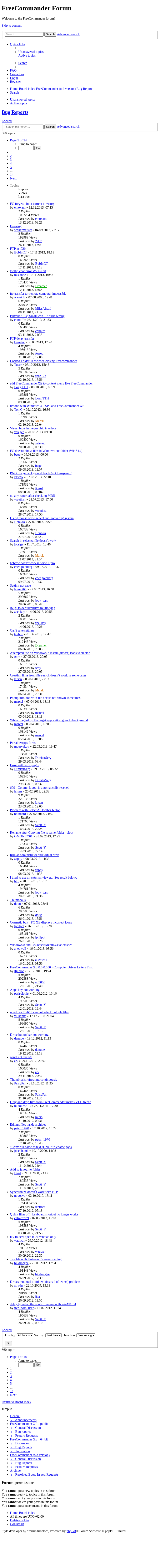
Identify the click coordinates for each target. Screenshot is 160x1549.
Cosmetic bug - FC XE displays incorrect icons (41, 922)
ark (16, 1061)
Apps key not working (25, 989)
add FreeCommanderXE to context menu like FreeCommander (51, 383)
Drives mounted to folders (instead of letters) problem (45, 1281)
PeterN (18, 477)
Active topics (18, 103)
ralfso (38, 1117)
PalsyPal (19, 1083)
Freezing (15, 226)
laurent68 (20, 589)
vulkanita (20, 1016)
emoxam (19, 207)
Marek (39, 421)
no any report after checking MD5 (32, 495)
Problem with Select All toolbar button (35, 810)
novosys (19, 1195)
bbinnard (20, 814)
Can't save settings (22, 630)
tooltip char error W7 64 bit (28, 271)
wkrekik (19, 297)
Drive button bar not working (29, 1034)
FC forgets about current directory (32, 203)
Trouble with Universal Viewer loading (35, 1259)
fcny (17, 656)
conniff (19, 319)
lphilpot (19, 926)
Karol (39, 488)
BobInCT (20, 252)
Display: (11, 1335)
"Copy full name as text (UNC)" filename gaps (41, 1147)
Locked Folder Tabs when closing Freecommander (43, 361)
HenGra (19, 522)
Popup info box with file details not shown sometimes (45, 698)
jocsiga (18, 544)
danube (19, 1038)
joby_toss (41, 600)
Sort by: (39, 1335)
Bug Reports (15, 112)
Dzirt (17, 1173)
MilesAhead (43, 308)
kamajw (19, 342)
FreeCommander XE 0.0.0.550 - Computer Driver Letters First (51, 967)
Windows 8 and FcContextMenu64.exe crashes (41, 945)
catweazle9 (21, 1218)
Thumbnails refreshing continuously (33, 1079)
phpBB (71, 1531)
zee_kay (19, 611)
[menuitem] (31, 51)
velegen (19, 432)
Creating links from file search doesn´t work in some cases (48, 675)
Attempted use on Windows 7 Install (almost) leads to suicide (50, 653)
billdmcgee (21, 1263)
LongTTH (21, 387)
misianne (20, 275)
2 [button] (11, 156)
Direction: (69, 1335)
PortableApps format (23, 742)
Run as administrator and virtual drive (34, 855)
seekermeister (23, 230)
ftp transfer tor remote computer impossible (38, 293)
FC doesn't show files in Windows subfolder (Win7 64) (46, 450)
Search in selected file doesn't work (33, 540)
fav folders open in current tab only (33, 1237)
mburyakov (21, 746)
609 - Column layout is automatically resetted (39, 787)
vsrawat (19, 1240)
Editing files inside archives (28, 1124)
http (16, 881)
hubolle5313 (22, 1106)
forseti (39, 353)
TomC (18, 409)
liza (37, 1296)
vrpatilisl (19, 499)
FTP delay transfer (22, 338)
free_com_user (24, 1308)
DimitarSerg (43, 757)
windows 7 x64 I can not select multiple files (39, 1012)
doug (17, 903)
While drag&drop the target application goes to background (49, 720)
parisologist (21, 993)
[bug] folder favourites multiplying (32, 608)
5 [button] (11, 167)
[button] (18, 140)
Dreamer (41, 286)
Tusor (18, 364)
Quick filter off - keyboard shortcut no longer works (44, 1214)
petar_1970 (21, 1128)
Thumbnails (18, 900)
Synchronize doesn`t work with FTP (34, 1192)
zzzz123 (40, 376)
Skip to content (11, 25)
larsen (18, 679)
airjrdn (18, 1285)
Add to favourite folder (25, 1169)
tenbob (18, 634)
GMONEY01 (23, 836)
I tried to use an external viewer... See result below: (43, 877)
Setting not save (20, 585)
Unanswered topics (22, 99)
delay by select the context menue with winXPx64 (43, 1304)
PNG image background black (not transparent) (41, 473)
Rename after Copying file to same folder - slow (41, 832)
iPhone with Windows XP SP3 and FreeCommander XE (47, 406)
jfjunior (19, 971)
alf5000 (40, 982)
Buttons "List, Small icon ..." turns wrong (37, 316)
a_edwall (20, 948)
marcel (18, 701)
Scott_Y (40, 825)
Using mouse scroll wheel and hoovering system (42, 518)
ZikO (38, 241)
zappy (18, 858)
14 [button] (11, 174)
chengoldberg (23, 567)
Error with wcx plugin (24, 765)
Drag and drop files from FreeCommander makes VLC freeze (50, 1102)
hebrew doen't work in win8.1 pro (32, 563)
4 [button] (11, 163)
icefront (40, 1207)
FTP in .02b (18, 248)
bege (17, 454)
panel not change (21, 1057)
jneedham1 (21, 1150)
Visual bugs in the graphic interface (33, 428)
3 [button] (11, 159)
